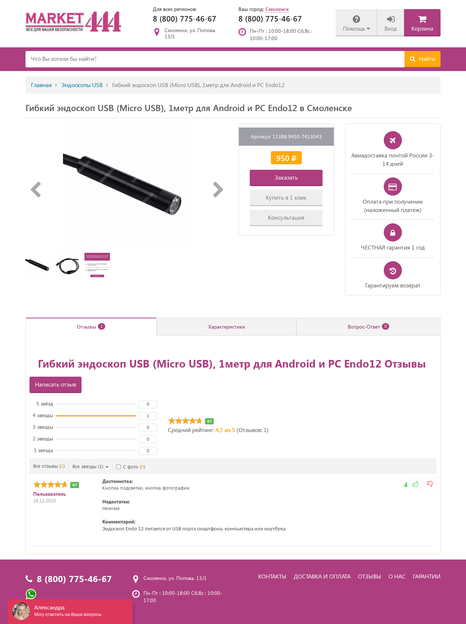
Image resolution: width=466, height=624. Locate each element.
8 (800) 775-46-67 (184, 18)
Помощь (355, 28)
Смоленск (277, 8)
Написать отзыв (55, 384)
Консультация (286, 217)
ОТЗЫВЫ (369, 576)
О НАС (397, 576)
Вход (390, 28)
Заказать (286, 177)
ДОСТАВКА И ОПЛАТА (322, 576)
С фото (134, 466)
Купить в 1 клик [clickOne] (286, 197)
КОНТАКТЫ (272, 576)
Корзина (422, 28)
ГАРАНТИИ (427, 576)
